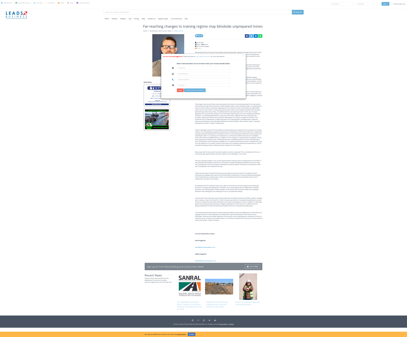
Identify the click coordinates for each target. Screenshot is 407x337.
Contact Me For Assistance (194, 90)
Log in (197, 56)
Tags (199, 36)
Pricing (136, 19)
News (62, 3)
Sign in (385, 4)
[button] (247, 36)
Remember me (399, 4)
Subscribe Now (206, 56)
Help (143, 19)
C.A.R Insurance (176, 19)
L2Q (130, 19)
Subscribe (51, 3)
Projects (123, 19)
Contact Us (151, 19)
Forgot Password (84, 3)
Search (298, 12)
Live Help (39, 3)
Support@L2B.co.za (24, 3)
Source (199, 48)
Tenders (114, 19)
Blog (71, 3)
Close (180, 90)
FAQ (186, 19)
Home (107, 19)
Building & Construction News (160, 31)
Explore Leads (163, 19)
